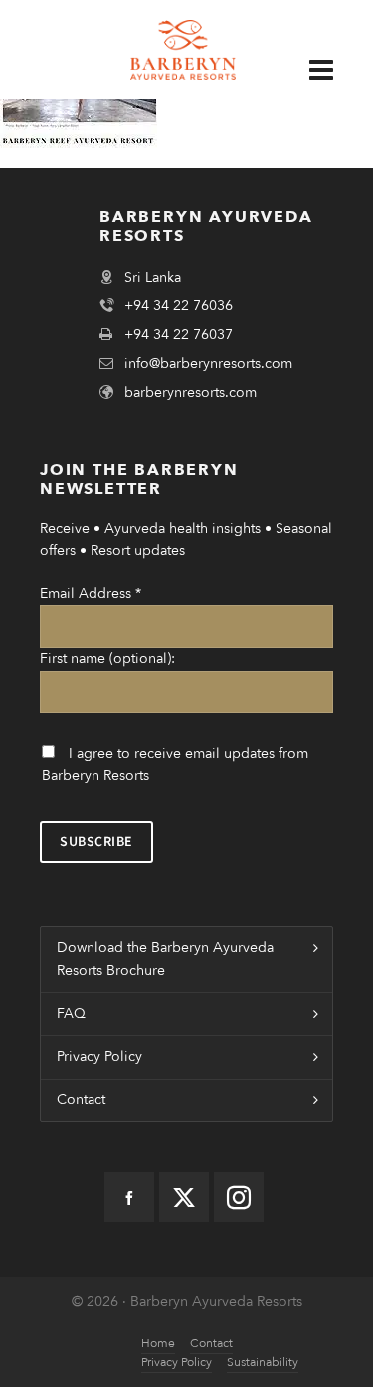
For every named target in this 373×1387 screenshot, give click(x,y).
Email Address (90, 593)
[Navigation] (331, 69)
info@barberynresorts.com (208, 363)
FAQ (71, 1013)
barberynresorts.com (190, 392)
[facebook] (129, 1197)
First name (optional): (107, 658)
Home (158, 1343)
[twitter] (184, 1197)
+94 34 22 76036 (178, 306)
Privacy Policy (99, 1056)
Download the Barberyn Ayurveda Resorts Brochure (165, 958)
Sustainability (262, 1362)
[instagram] (239, 1197)
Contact (81, 1099)
